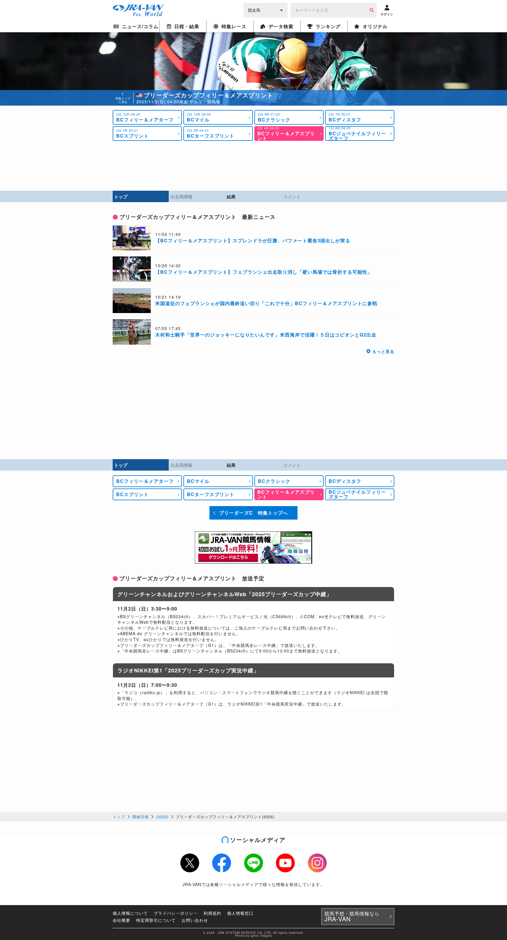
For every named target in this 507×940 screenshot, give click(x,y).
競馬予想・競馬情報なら (352, 916)
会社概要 (121, 920)
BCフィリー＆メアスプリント (286, 133)
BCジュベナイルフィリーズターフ (357, 133)
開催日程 (140, 817)
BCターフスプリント (210, 133)
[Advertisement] (253, 166)
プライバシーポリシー (176, 913)
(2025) (162, 817)
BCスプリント (132, 133)
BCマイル (199, 117)
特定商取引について (156, 920)
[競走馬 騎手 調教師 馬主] (266, 10)
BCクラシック (274, 117)
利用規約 (212, 913)
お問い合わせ (195, 920)
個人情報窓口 (240, 913)
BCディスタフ (345, 117)
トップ (119, 817)
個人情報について (130, 913)
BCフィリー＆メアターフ (145, 117)
